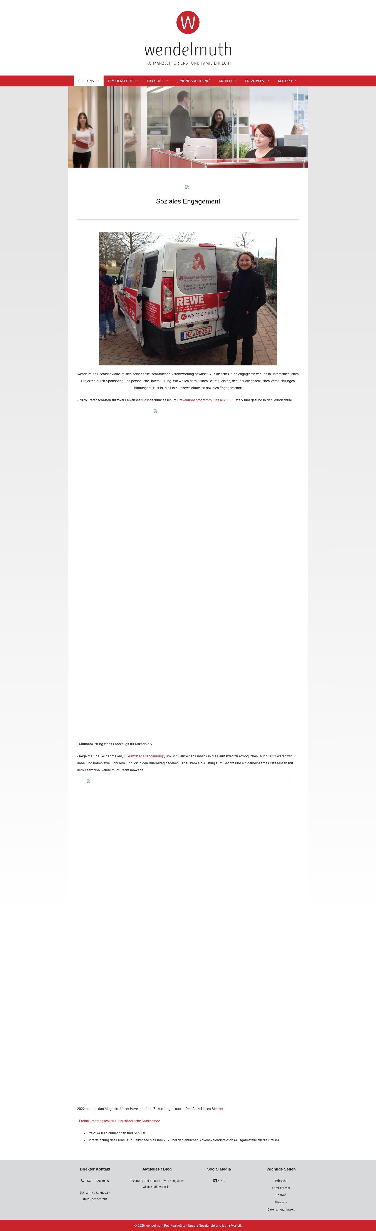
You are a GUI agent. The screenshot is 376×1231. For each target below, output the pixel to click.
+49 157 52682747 (97, 1193)
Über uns (281, 1202)
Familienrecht (120, 81)
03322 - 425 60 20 (96, 1180)
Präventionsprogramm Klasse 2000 (204, 400)
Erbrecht (155, 81)
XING (221, 1180)
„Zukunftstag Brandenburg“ (143, 756)
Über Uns (86, 81)
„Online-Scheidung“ (193, 81)
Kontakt (285, 81)
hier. (220, 1109)
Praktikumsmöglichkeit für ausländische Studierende (119, 1121)
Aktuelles (228, 81)
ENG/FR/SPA (254, 81)
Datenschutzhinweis (281, 1209)
